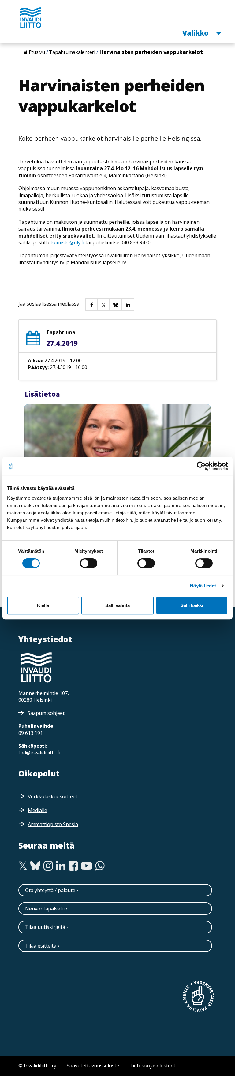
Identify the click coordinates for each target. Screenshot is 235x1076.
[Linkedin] (60, 866)
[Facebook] (73, 866)
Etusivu (37, 52)
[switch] (88, 563)
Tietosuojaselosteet (152, 1065)
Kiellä (43, 605)
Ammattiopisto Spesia (53, 824)
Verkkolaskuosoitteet (52, 796)
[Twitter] (22, 866)
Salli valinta (117, 605)
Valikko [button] (196, 32)
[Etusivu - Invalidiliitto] (30, 17)
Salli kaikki (192, 605)
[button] (91, 304)
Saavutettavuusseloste (93, 1065)
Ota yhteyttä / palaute (50, 890)
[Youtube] (86, 866)
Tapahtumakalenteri (72, 52)
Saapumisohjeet (46, 713)
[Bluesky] (35, 866)
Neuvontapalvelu (45, 908)
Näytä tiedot (203, 585)
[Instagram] (48, 866)
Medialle (37, 810)
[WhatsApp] (100, 866)
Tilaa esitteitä (40, 945)
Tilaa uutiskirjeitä (45, 927)
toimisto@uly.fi (67, 242)
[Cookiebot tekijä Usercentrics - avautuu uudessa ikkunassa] (201, 466)
